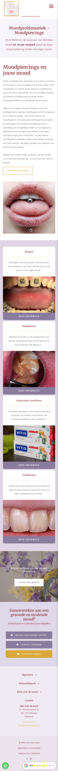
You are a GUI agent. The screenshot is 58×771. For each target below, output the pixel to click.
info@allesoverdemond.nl (29, 726)
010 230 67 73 (29, 722)
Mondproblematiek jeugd (30, 16)
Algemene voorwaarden (29, 748)
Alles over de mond (27, 691)
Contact (29, 700)
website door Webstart (29, 753)
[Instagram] (30, 759)
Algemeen (27, 674)
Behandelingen (27, 683)
